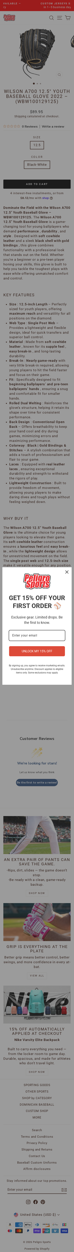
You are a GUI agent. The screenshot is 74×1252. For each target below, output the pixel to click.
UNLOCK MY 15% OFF (37, 651)
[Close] (67, 572)
